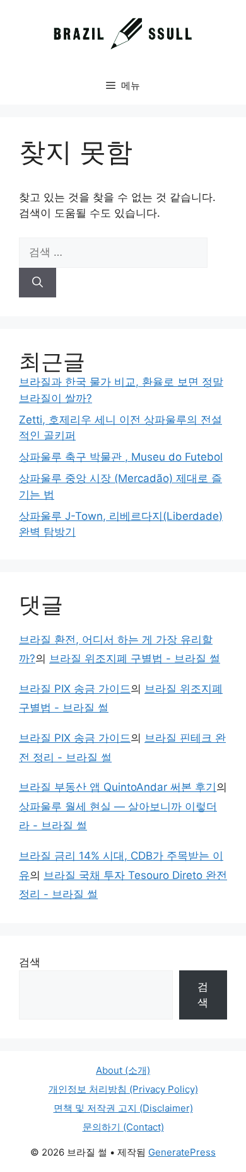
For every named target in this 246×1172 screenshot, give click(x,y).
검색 (29, 962)
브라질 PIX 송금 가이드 (75, 688)
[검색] (37, 283)
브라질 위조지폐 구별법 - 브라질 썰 (134, 658)
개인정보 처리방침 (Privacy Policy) (123, 1089)
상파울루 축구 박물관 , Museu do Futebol (121, 457)
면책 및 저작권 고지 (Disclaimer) (123, 1108)
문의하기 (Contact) (123, 1127)
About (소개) (123, 1070)
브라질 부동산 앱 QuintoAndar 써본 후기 (117, 787)
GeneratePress (182, 1152)
